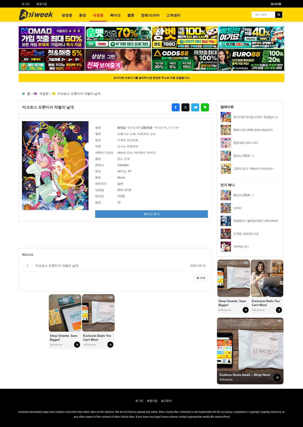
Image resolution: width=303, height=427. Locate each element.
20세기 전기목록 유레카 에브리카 (253, 130)
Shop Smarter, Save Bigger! (64, 337)
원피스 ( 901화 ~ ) (243, 155)
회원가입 (41, 4)
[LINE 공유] (205, 107)
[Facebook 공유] (176, 107)
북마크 (115, 15)
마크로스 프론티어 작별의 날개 (56, 265)
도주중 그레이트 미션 (246, 233)
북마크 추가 (152, 214)
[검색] (278, 14)
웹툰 (130, 15)
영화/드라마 (150, 15)
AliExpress (56, 344)
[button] (201, 278)
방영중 (67, 15)
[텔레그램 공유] (195, 107)
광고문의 (166, 400)
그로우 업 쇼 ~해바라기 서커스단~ (253, 168)
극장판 (98, 15)
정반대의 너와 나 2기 (245, 142)
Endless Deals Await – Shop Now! (245, 375)
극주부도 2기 (241, 246)
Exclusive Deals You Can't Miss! (97, 337)
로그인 (26, 4)
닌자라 (237, 208)
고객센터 (173, 15)
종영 (82, 15)
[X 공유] (185, 107)
